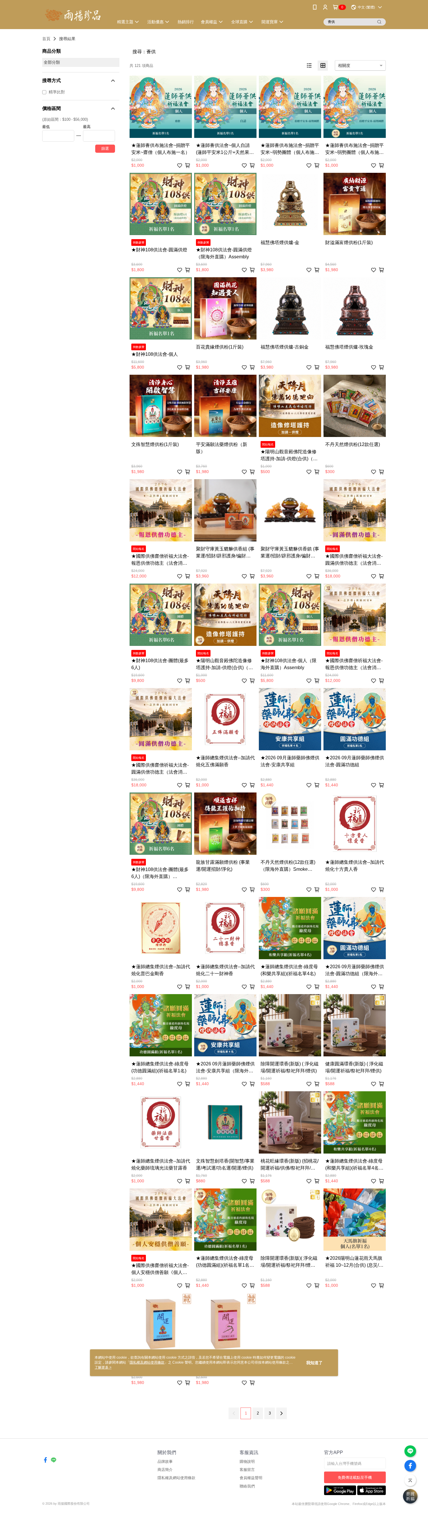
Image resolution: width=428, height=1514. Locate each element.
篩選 (105, 148)
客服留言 (247, 1469)
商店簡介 (165, 1469)
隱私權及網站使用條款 (176, 1478)
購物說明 (247, 1461)
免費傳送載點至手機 (355, 1477)
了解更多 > (103, 1367)
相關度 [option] (344, 65)
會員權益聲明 (251, 1478)
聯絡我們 (247, 1486)
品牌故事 (165, 1461)
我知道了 (314, 1362)
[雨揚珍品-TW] (74, 15)
